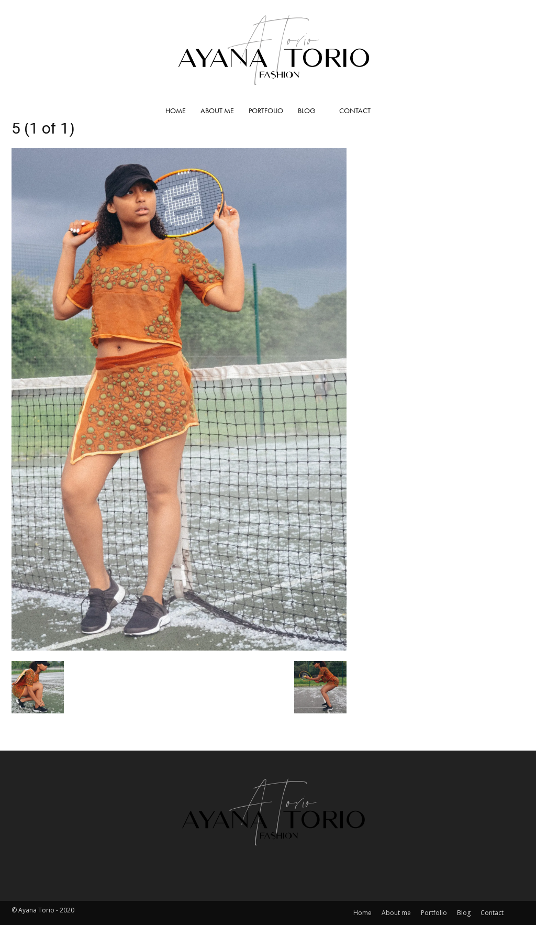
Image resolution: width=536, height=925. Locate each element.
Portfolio (266, 110)
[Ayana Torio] (268, 49)
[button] (511, 111)
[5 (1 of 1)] (179, 647)
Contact (355, 110)
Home (175, 110)
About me (217, 110)
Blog (307, 110)
